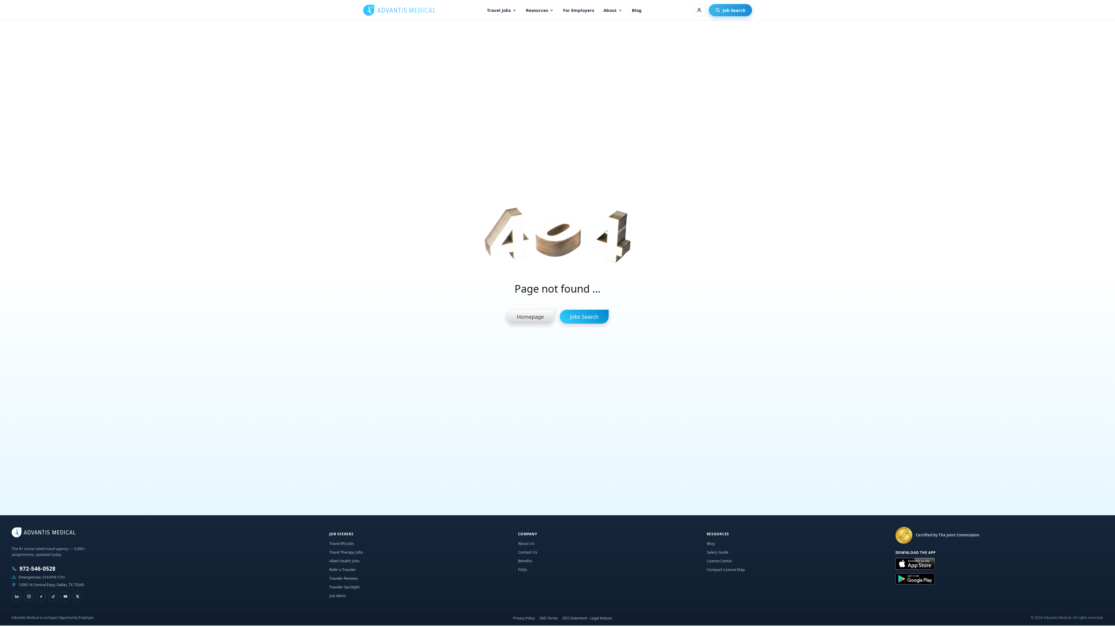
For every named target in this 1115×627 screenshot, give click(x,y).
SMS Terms (548, 618)
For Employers (578, 10)
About (610, 10)
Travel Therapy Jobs (346, 552)
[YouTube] (65, 596)
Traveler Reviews (343, 578)
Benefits (525, 560)
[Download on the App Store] (915, 564)
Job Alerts (337, 595)
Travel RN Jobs (341, 543)
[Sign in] (699, 10)
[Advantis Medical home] (399, 10)
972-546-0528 (37, 568)
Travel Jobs (499, 10)
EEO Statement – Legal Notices (587, 618)
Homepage (530, 316)
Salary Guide (717, 552)
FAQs (522, 569)
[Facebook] (41, 596)
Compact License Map (726, 569)
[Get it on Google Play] (915, 579)
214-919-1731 (53, 577)
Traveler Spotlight (344, 587)
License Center (719, 560)
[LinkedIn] (16, 596)
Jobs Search (584, 316)
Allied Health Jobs (344, 560)
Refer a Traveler (342, 569)
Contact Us (527, 552)
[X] (77, 596)
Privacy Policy (524, 618)
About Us (526, 543)
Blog (637, 10)
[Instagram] (29, 596)
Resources (537, 10)
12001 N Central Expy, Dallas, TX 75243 (51, 584)
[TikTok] (53, 596)
